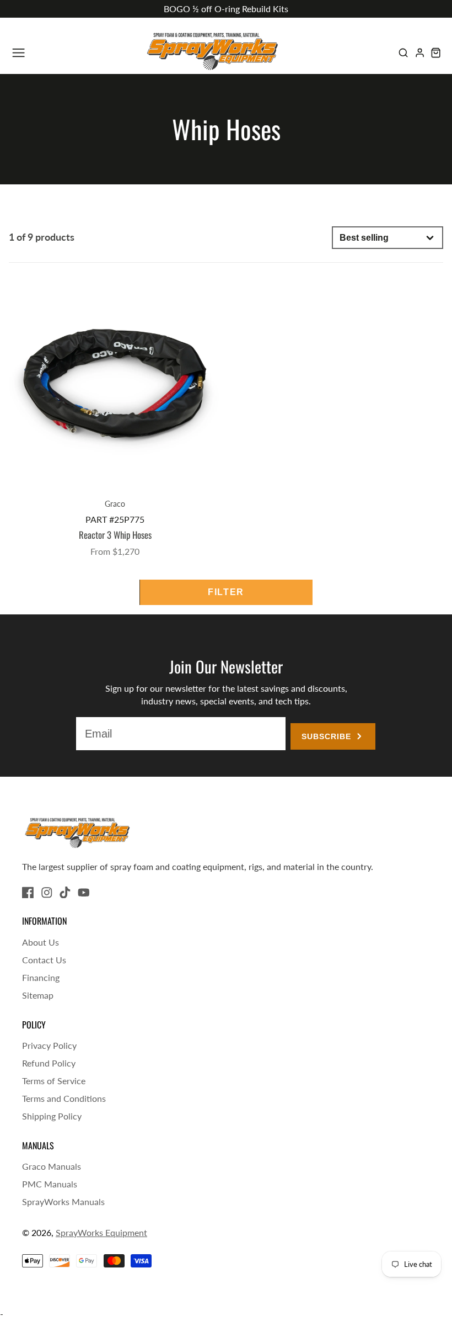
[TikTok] (65, 893)
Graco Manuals (51, 1166)
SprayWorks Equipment (101, 1232)
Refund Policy (49, 1063)
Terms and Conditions (64, 1098)
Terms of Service (53, 1080)
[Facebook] (28, 893)
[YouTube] (84, 893)
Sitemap (37, 995)
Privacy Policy (49, 1045)
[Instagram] (47, 893)
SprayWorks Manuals (63, 1201)
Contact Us (44, 959)
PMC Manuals (49, 1184)
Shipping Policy (52, 1116)
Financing (41, 977)
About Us (40, 942)
